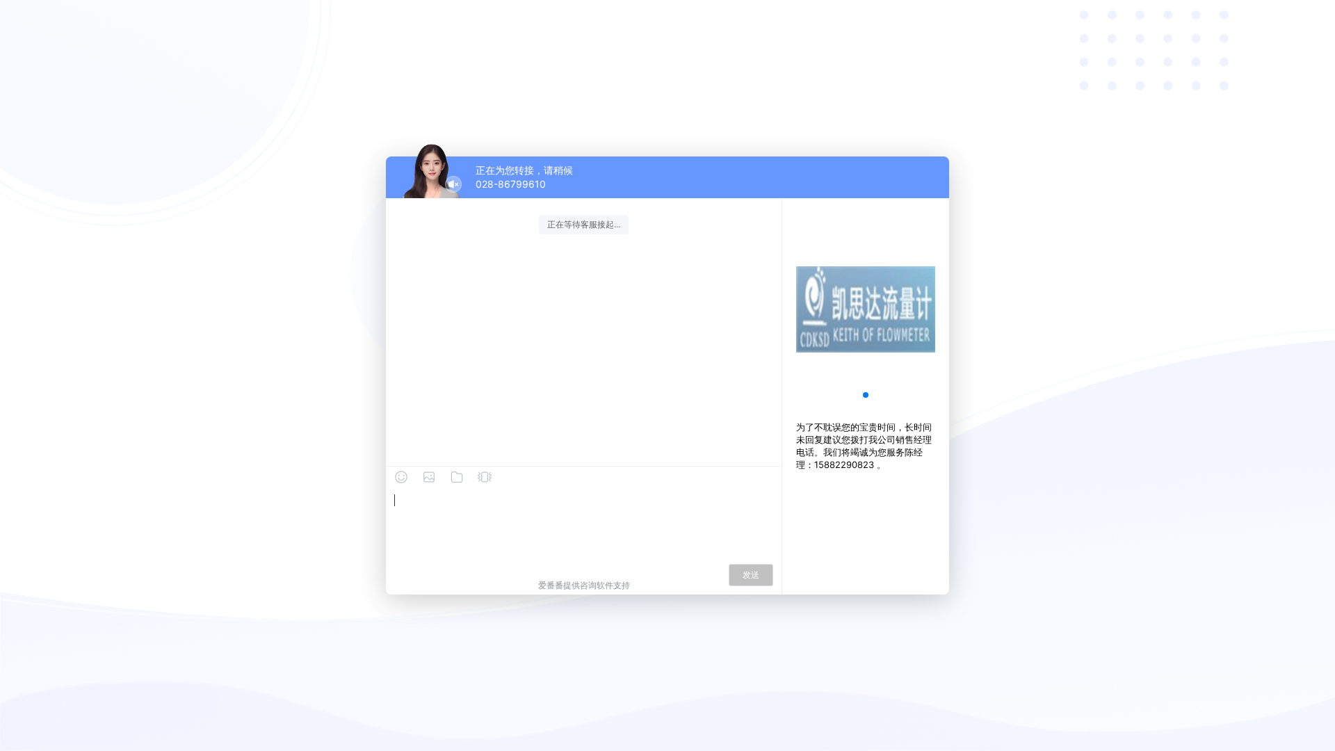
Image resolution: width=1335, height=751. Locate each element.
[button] (865, 395)
